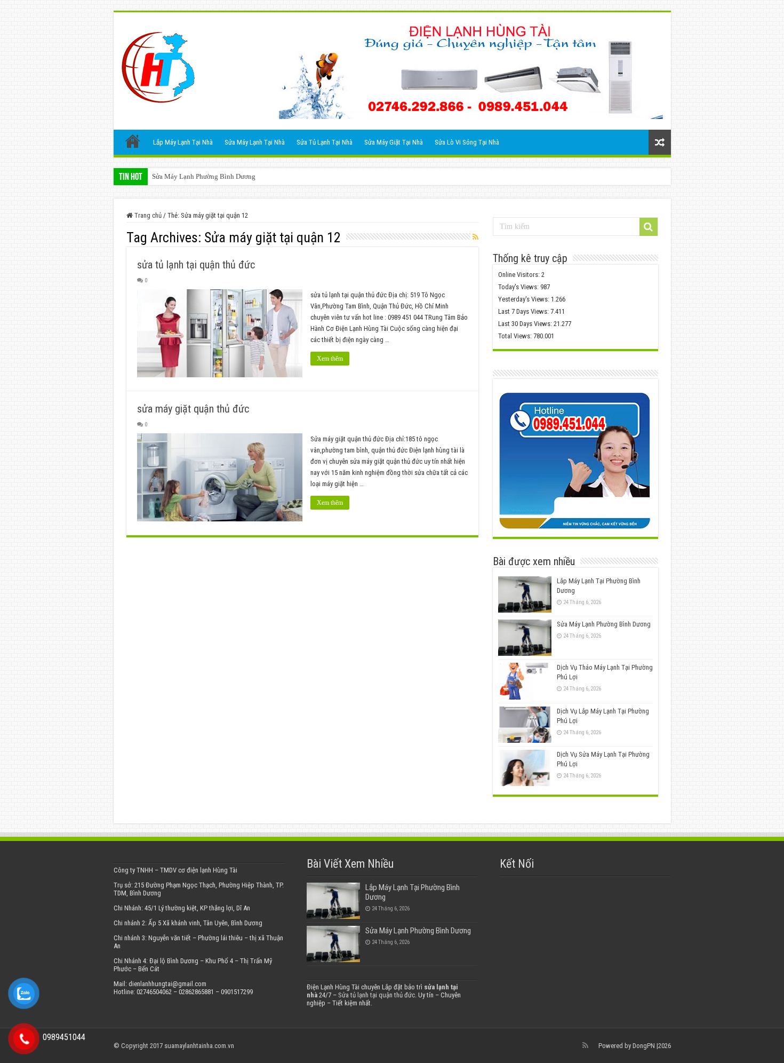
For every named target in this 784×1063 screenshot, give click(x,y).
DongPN (644, 1046)
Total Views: (515, 336)
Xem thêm (330, 358)
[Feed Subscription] (475, 237)
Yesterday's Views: (524, 299)
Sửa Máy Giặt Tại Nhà (393, 142)
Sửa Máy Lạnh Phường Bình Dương (203, 176)
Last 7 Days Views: (524, 311)
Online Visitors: (519, 275)
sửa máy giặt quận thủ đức (193, 408)
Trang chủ (133, 141)
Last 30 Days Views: (526, 324)
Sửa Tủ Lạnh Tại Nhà (325, 142)
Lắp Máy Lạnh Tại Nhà (183, 142)
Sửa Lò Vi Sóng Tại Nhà (467, 142)
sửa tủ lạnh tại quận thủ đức (196, 264)
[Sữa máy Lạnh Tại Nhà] (158, 65)
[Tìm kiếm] (648, 227)
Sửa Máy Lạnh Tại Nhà (255, 142)
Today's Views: (519, 287)
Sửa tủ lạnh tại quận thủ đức (376, 995)
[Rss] (585, 1045)
